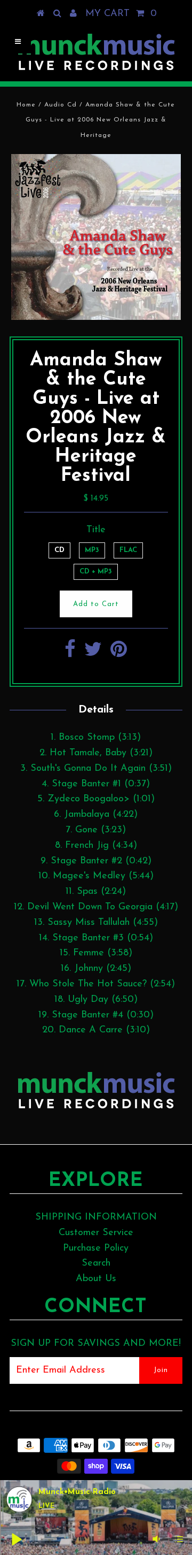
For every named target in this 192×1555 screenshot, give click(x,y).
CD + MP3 (95, 571)
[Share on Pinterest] (118, 653)
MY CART (121, 14)
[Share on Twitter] (93, 653)
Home (26, 105)
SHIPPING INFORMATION (96, 1217)
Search (96, 1263)
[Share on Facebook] (70, 653)
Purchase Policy (96, 1248)
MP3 (92, 550)
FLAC (128, 550)
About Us (96, 1279)
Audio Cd (60, 105)
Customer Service (96, 1233)
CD (59, 550)
